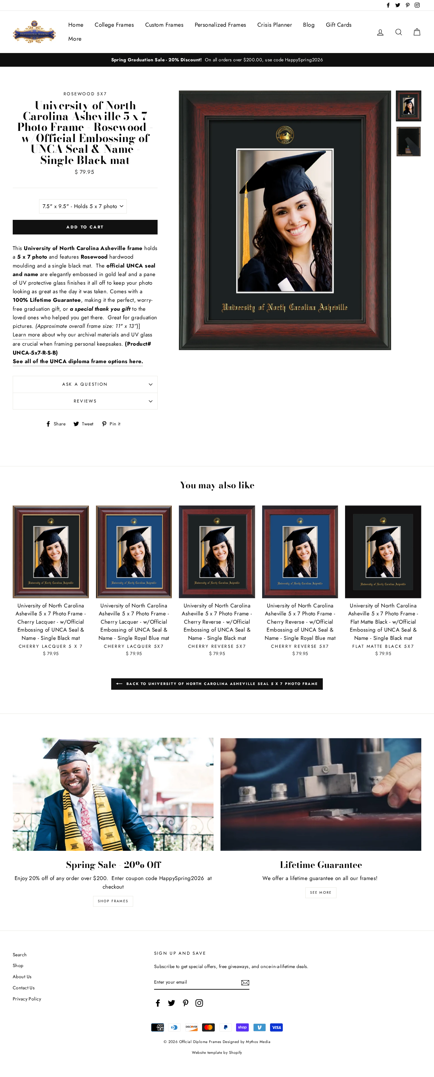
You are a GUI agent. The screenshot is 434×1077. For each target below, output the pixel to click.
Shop (18, 965)
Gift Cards (339, 25)
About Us (22, 976)
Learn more (26, 334)
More (75, 39)
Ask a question (85, 384)
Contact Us (24, 988)
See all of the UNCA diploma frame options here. (78, 361)
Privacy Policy (27, 999)
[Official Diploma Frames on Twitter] (171, 1003)
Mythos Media (258, 1041)
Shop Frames (113, 901)
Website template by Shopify (217, 1052)
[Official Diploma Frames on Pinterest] (185, 1003)
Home (76, 25)
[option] (217, 60)
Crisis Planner (274, 25)
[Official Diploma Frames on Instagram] (199, 1003)
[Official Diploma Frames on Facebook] (158, 1003)
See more (321, 892)
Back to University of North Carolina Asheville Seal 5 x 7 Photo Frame (221, 683)
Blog (309, 25)
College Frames (114, 25)
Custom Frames (164, 25)
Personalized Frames (220, 25)
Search (20, 955)
